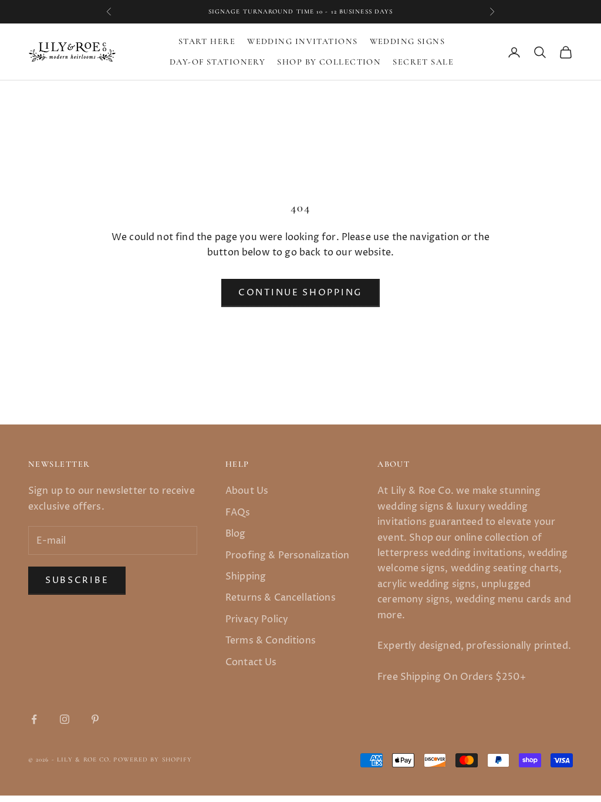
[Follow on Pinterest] (95, 719)
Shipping (245, 576)
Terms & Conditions (270, 640)
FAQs (238, 512)
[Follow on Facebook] (34, 719)
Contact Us (251, 662)
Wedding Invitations (302, 41)
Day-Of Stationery (217, 62)
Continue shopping (300, 293)
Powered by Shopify (152, 759)
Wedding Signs (407, 41)
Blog (235, 533)
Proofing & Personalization (287, 555)
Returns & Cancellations (280, 597)
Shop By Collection (329, 62)
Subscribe (77, 580)
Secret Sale (423, 62)
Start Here (206, 41)
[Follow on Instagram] (64, 719)
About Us (246, 490)
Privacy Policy (256, 619)
